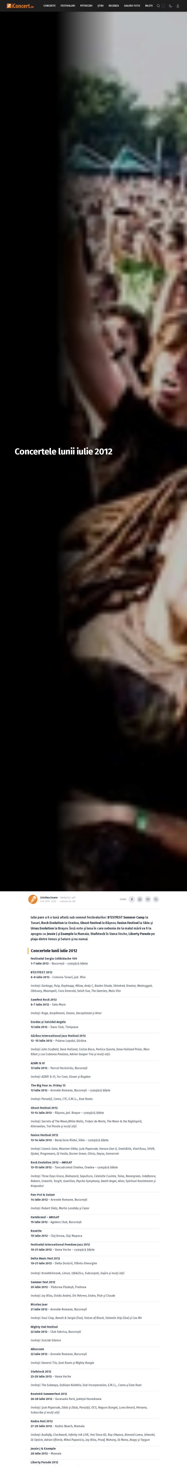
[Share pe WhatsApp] (140, 899)
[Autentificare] (178, 6)
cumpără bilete (77, 963)
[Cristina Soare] (33, 899)
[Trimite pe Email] (148, 899)
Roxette (36, 1231)
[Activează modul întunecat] (170, 6)
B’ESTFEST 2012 (41, 972)
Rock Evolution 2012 (44, 1162)
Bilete (149, 5)
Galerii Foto (132, 5)
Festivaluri (68, 5)
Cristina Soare (49, 897)
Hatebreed (38, 1217)
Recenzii (114, 5)
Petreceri (86, 5)
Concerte (49, 5)
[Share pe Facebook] (132, 899)
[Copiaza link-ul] (156, 899)
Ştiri (101, 5)
